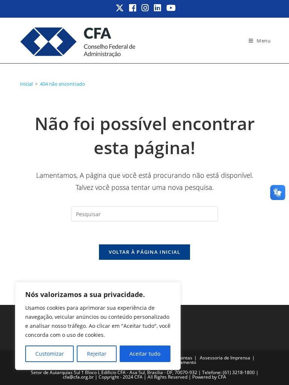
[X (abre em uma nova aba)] (120, 8)
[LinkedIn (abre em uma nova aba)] (158, 8)
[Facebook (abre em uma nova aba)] (133, 8)
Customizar (49, 353)
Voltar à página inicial (145, 252)
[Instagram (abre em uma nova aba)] (145, 8)
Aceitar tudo (144, 353)
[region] (98, 326)
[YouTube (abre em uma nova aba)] (170, 8)
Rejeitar (96, 353)
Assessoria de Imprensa (225, 358)
